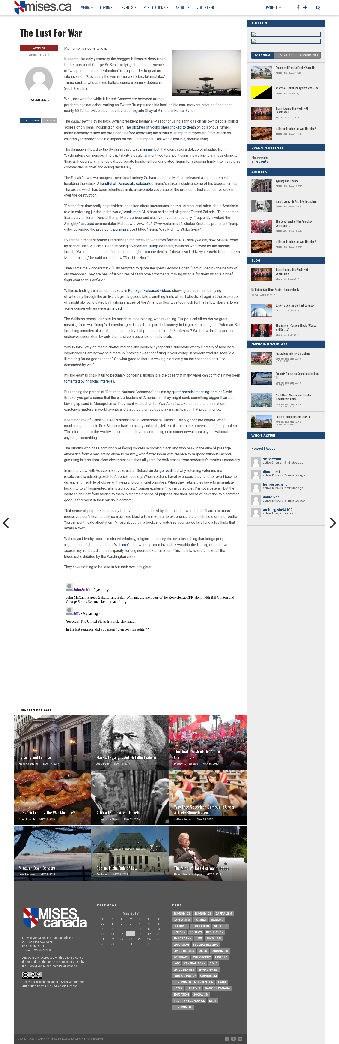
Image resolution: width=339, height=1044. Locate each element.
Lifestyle (194, 988)
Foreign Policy (184, 976)
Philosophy (182, 938)
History (179, 932)
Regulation (200, 926)
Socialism (213, 938)
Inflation (220, 926)
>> (158, 913)
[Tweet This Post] (52, 747)
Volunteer (205, 7)
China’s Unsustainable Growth (293, 417)
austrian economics (189, 1000)
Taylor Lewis (39, 100)
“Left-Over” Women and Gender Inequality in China (293, 397)
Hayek (177, 988)
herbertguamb (275, 484)
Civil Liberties (183, 951)
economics (219, 951)
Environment (209, 969)
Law (199, 938)
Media (85, 7)
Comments (310, 55)
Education (181, 944)
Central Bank (194, 963)
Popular (265, 55)
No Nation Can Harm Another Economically (275, 290)
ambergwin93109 (277, 510)
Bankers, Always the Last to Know (295, 306)
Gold (213, 963)
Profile (272, 7)
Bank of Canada (217, 988)
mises (203, 951)
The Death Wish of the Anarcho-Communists (294, 223)
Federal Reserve (205, 944)
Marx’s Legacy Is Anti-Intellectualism (296, 201)
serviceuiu (272, 459)
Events (127, 7)
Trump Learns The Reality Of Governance (292, 110)
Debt (212, 1000)
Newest (257, 449)
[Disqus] (152, 639)
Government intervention (193, 982)
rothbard (181, 957)
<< (102, 913)
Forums (106, 7)
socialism (200, 994)
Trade (222, 982)
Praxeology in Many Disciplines (293, 354)
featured (49, 120)
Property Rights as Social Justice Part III (297, 376)
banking (217, 919)
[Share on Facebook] (43, 747)
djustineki (271, 472)
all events (259, 161)
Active (270, 449)
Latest (287, 55)
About (181, 7)
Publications (154, 7)
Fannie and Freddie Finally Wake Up (295, 68)
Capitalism (223, 913)
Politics (200, 919)
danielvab (271, 497)
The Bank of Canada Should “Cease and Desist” (296, 327)
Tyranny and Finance (287, 181)
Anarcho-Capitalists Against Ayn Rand (297, 88)
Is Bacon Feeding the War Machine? (296, 129)
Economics (181, 913)
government (183, 1007)
